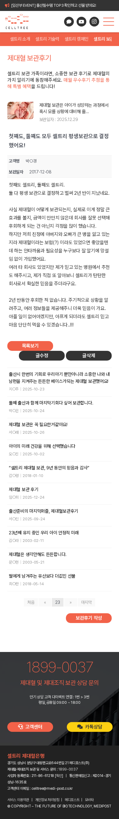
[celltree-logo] (19, 21)
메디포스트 (72, 800)
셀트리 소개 (20, 39)
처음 (30, 602)
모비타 (89, 800)
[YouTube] (81, 22)
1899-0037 (68, 769)
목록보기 (30, 346)
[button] (108, 21)
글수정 (42, 355)
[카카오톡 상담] (69, 22)
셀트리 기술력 (47, 39)
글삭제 (88, 355)
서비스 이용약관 (18, 800)
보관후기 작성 (89, 618)
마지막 (86, 602)
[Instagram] (94, 22)
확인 (59, 776)
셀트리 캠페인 (76, 39)
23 (57, 602)
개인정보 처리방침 (47, 800)
